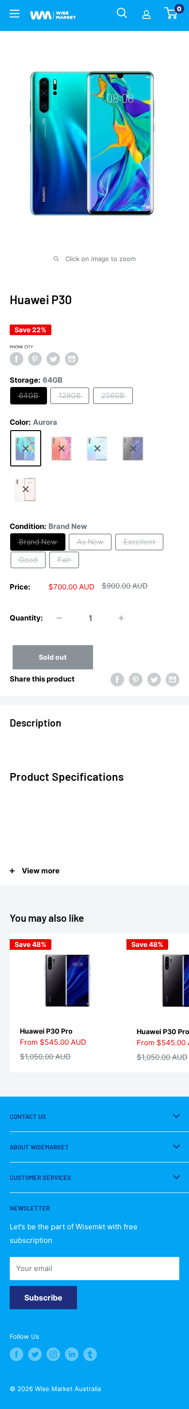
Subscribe (43, 1297)
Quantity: (26, 617)
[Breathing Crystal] (97, 448)
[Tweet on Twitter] (53, 359)
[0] (171, 15)
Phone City (21, 346)
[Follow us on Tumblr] (90, 1354)
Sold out (52, 657)
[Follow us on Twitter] (35, 1354)
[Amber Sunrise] (61, 448)
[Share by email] (72, 359)
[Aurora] (25, 448)
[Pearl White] (25, 489)
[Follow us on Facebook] (16, 1354)
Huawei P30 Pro (46, 1031)
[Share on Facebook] (16, 359)
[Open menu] (14, 15)
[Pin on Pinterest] (35, 359)
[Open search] (122, 13)
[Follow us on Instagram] (53, 1354)
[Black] (133, 448)
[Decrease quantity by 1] (59, 618)
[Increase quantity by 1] (121, 618)
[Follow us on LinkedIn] (72, 1354)
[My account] (146, 15)
